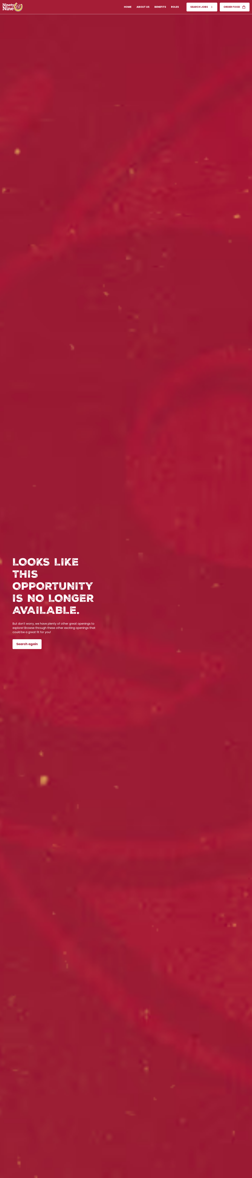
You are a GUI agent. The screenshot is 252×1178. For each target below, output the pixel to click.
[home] (12, 7)
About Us (142, 7)
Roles (175, 7)
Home (127, 7)
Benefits (160, 7)
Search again (27, 644)
